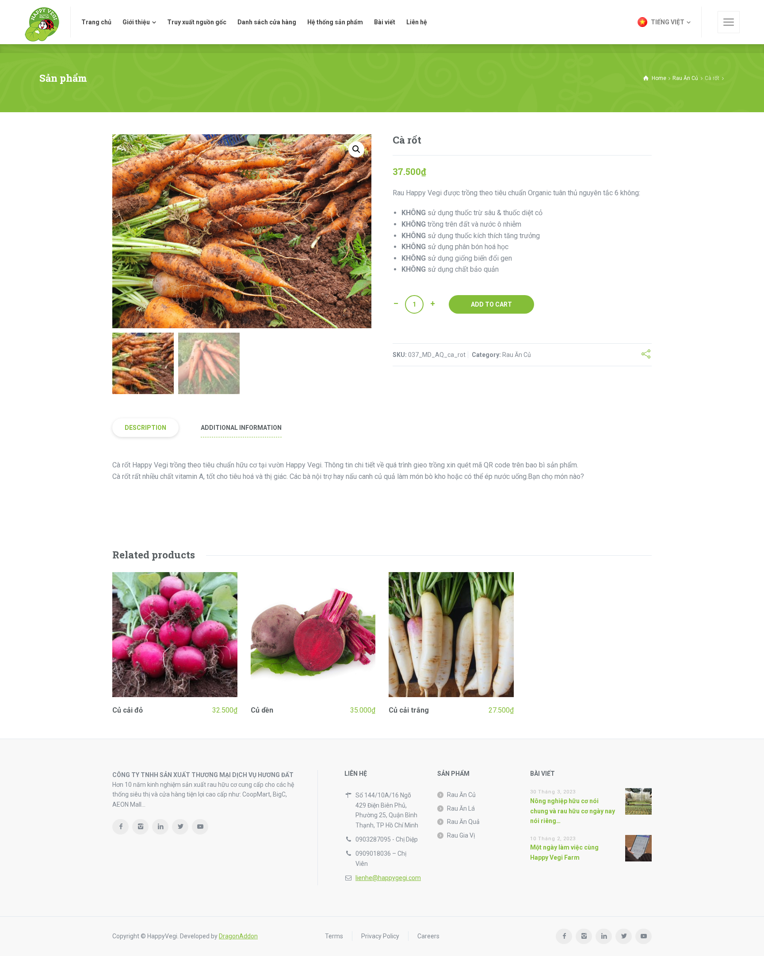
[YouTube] (200, 827)
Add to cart (491, 304)
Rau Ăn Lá (461, 808)
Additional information (241, 427)
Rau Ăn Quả (463, 821)
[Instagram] (140, 827)
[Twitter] (180, 827)
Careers (428, 936)
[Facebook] (120, 827)
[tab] (145, 427)
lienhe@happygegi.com (388, 877)
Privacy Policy (380, 936)
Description (145, 427)
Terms (334, 936)
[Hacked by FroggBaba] (42, 22)
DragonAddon (238, 936)
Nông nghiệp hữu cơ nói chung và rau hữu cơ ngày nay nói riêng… (572, 810)
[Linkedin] (160, 827)
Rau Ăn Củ (685, 78)
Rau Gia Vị (461, 835)
